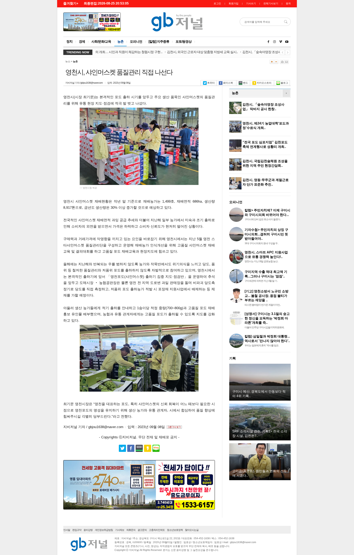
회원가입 (233, 3)
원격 (288, 3)
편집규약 (76, 530)
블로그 (284, 82)
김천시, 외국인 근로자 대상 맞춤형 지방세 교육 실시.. (192, 52)
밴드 (245, 82)
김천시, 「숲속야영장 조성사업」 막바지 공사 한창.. (267, 52)
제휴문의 (130, 530)
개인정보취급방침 (104, 530)
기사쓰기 (251, 3)
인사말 (66, 530)
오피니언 (136, 41)
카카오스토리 (264, 82)
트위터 (211, 82)
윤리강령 (88, 530)
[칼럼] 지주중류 (159, 41)
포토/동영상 (184, 41)
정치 (69, 41)
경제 (82, 41)
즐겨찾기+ (70, 3)
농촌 (120, 41)
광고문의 (142, 530)
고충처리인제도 (157, 530)
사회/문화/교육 (101, 41)
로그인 (217, 3)
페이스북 (228, 82)
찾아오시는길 (192, 530)
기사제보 (119, 530)
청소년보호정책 (175, 530)
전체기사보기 (270, 3)
